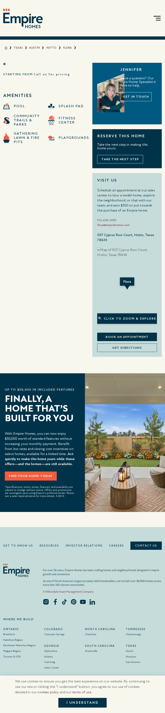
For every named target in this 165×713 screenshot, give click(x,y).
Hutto (51, 48)
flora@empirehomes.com (113, 225)
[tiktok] (64, 602)
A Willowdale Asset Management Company (68, 591)
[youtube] (83, 602)
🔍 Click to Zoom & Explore (127, 319)
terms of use (81, 692)
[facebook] (55, 602)
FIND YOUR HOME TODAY (31, 476)
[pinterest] (74, 602)
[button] (157, 18)
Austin (34, 48)
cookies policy (48, 692)
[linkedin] (92, 602)
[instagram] (46, 602)
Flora (67, 48)
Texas (18, 48)
